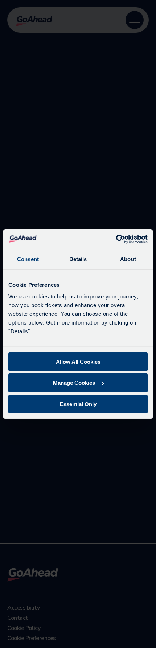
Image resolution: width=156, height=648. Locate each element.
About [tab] (128, 259)
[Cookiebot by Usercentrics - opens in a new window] (116, 239)
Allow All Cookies (78, 361)
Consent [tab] (28, 259)
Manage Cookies (74, 383)
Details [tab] (78, 259)
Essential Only (78, 404)
